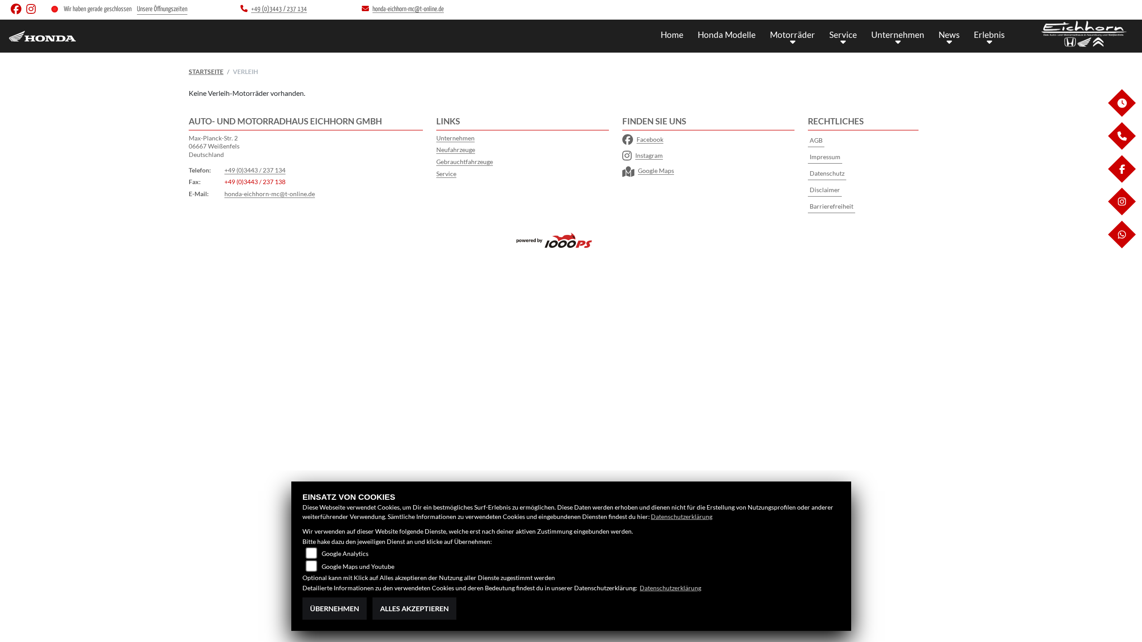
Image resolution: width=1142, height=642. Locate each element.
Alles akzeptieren (414, 608)
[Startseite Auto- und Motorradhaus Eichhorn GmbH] (1084, 34)
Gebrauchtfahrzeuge (464, 161)
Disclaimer (825, 189)
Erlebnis (989, 34)
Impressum (825, 156)
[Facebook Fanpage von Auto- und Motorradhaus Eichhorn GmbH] (18, 11)
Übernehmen (334, 608)
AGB (816, 140)
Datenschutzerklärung (681, 516)
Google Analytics (345, 553)
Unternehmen (897, 34)
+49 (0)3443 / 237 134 (255, 170)
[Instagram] (1121, 213)
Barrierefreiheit (831, 206)
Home (672, 34)
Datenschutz (827, 173)
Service (843, 34)
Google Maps (656, 170)
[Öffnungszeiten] (1121, 114)
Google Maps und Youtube (358, 566)
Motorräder (792, 34)
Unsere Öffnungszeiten (162, 9)
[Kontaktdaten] (1121, 147)
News (949, 34)
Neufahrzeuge (455, 149)
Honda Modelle (727, 34)
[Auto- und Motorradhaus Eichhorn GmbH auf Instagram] (32, 11)
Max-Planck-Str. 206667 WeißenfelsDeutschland (214, 146)
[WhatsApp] (1121, 246)
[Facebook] (1121, 180)
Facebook (650, 139)
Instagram (649, 155)
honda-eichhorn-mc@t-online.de (269, 194)
